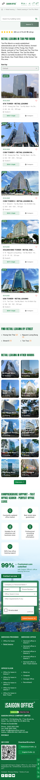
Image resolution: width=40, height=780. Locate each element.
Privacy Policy (13, 772)
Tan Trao (26, 341)
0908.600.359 (12, 732)
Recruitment (27, 682)
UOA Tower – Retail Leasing (15, 299)
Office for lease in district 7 (9, 689)
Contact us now (10, 576)
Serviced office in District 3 (29, 652)
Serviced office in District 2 (29, 647)
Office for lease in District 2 (9, 678)
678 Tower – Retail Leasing (15, 104)
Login (29, 3)
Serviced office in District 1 (29, 642)
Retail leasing (10, 9)
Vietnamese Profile (27, 747)
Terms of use (24, 772)
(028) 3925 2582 (13, 726)
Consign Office (28, 679)
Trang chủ (2, 9)
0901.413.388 (23, 732)
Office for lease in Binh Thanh (9, 694)
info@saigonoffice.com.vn (15, 730)
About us (26, 672)
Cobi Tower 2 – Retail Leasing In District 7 (17, 201)
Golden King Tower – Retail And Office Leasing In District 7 (18, 250)
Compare (26, 675)
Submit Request (27, 618)
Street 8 (7, 341)
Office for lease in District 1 (9, 673)
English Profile (27, 752)
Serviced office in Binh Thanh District (30, 663)
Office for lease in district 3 (9, 683)
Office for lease (9, 641)
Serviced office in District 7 (29, 657)
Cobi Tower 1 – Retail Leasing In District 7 (17, 152)
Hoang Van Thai (10, 335)
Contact (4, 772)
